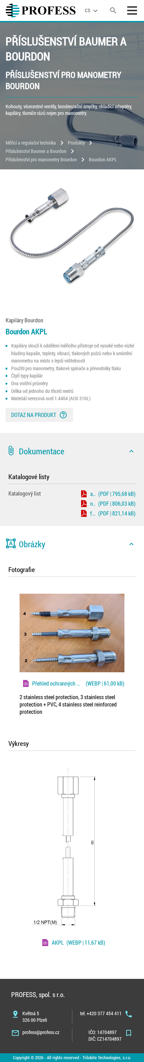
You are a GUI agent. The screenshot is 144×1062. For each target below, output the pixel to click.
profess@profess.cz (40, 1032)
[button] (72, 451)
